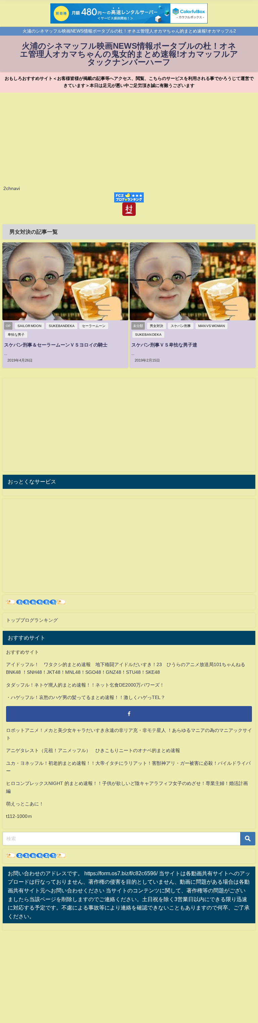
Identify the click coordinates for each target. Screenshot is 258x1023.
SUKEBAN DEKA (148, 334)
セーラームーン (93, 325)
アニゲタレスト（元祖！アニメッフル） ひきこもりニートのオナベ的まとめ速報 (93, 750)
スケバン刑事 (181, 325)
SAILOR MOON (29, 325)
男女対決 (156, 325)
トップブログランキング (32, 620)
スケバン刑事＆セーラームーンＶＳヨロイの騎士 (56, 344)
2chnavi (11, 188)
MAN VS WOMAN (211, 325)
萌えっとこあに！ (25, 803)
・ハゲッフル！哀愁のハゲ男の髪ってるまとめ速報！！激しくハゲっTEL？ (85, 697)
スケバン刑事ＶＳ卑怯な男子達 (164, 344)
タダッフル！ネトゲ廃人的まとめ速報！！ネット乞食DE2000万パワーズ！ (85, 685)
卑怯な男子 (16, 334)
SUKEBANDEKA (62, 325)
